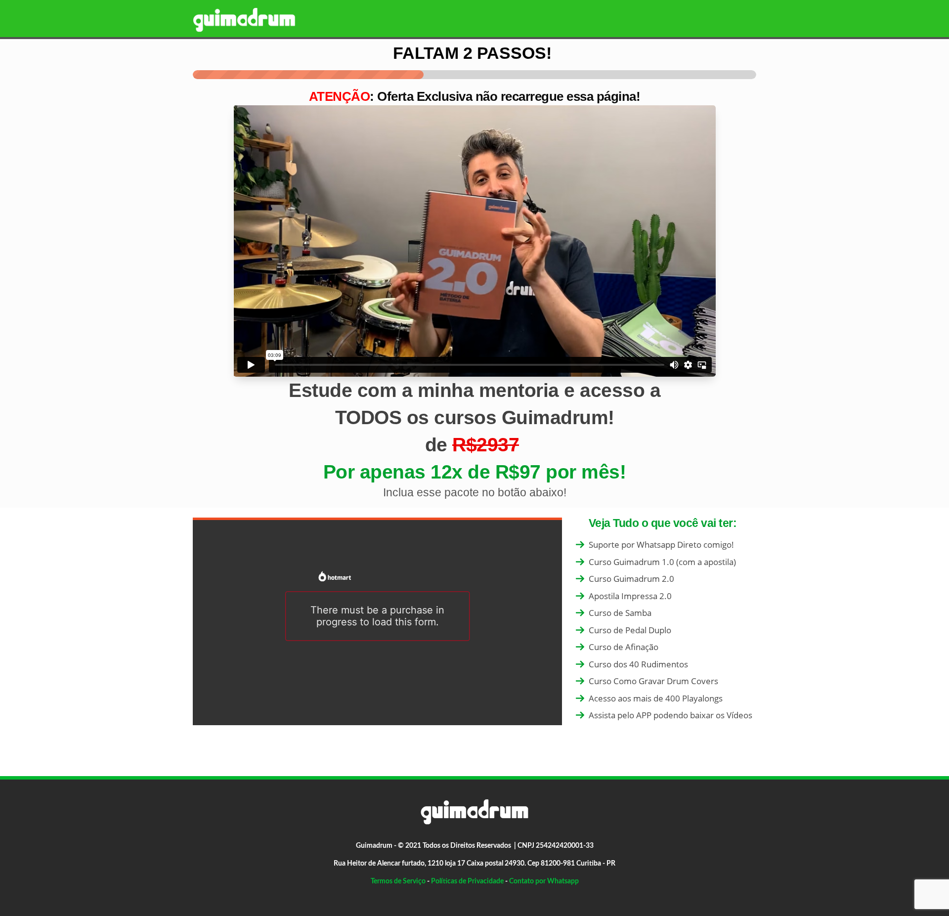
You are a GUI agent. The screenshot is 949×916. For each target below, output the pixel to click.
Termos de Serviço (398, 881)
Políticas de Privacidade (467, 881)
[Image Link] (244, 19)
